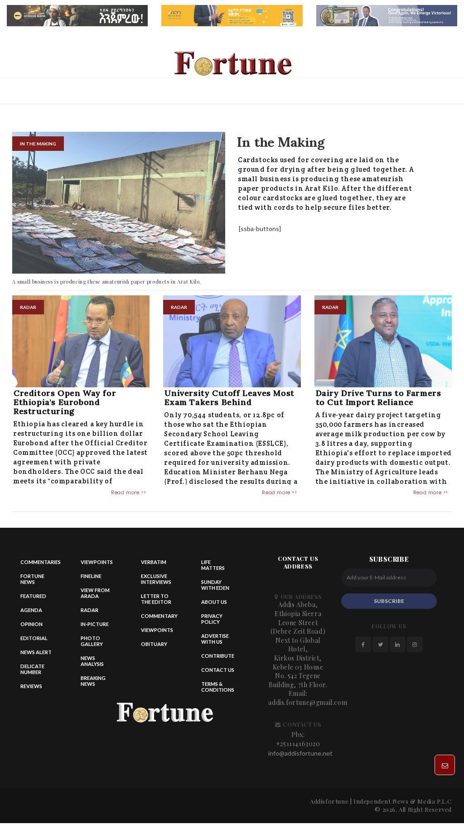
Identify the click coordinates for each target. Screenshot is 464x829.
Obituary (154, 644)
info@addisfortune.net (300, 753)
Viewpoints (97, 562)
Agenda (31, 610)
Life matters (213, 565)
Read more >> (128, 492)
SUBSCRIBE (389, 601)
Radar (89, 610)
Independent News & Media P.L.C (402, 801)
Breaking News (93, 681)
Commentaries (40, 562)
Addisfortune (329, 801)
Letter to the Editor (156, 599)
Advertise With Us (215, 639)
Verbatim (153, 562)
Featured (33, 596)
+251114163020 (298, 743)
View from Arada (95, 593)
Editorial (34, 638)
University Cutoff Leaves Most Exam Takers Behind (229, 397)
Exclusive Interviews (156, 579)
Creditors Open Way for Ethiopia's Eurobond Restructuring (65, 402)
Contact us (217, 670)
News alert (36, 652)
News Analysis (92, 661)
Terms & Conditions (217, 687)
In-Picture (95, 624)
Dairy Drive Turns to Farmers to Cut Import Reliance (378, 397)
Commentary (159, 616)
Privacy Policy (211, 619)
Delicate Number (32, 669)
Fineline (91, 576)
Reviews (31, 686)
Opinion (31, 624)
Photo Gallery (92, 641)
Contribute (217, 656)
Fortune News (32, 579)
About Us (214, 602)
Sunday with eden (215, 585)
